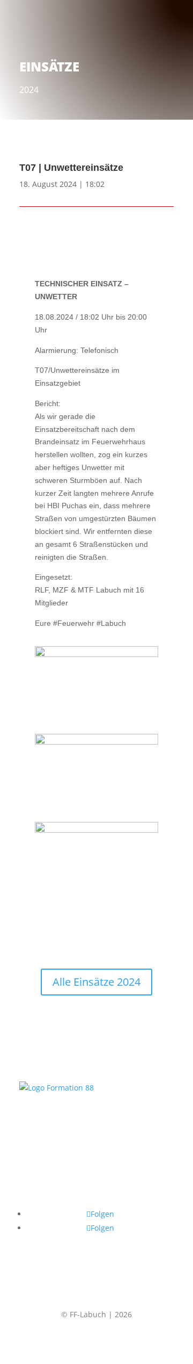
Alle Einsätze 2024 (96, 982)
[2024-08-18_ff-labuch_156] (96, 654)
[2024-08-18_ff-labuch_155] (96, 830)
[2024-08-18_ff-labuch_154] (96, 742)
